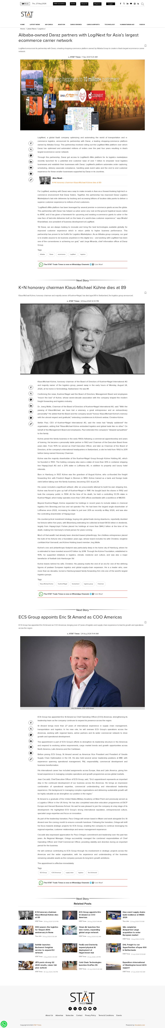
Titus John (126, 921)
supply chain (70, 873)
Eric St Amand (92, 873)
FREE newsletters (59, 4)
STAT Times (39, 921)
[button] (82, 45)
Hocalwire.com (140, 1025)
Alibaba (42, 254)
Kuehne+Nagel (62, 584)
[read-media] (45, 182)
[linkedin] (127, 3)
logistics (82, 254)
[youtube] (131, 3)
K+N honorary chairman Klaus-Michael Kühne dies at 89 (76, 182)
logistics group (88, 584)
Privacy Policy (90, 1015)
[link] (31, 180)
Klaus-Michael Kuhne (46, 584)
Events (73, 4)
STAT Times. (37, 1025)
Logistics (41, 29)
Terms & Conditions (106, 1015)
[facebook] (120, 3)
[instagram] (135, 3)
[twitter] (124, 3)
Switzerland (75, 584)
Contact (79, 1015)
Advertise (59, 1015)
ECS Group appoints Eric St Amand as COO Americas (70, 617)
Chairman (101, 584)
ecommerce (61, 254)
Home (22, 24)
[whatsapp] (31, 155)
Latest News (31, 29)
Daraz (51, 254)
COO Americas (56, 873)
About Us (49, 1015)
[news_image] (26, 915)
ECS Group (43, 873)
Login (110, 4)
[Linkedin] (31, 161)
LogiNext (73, 254)
